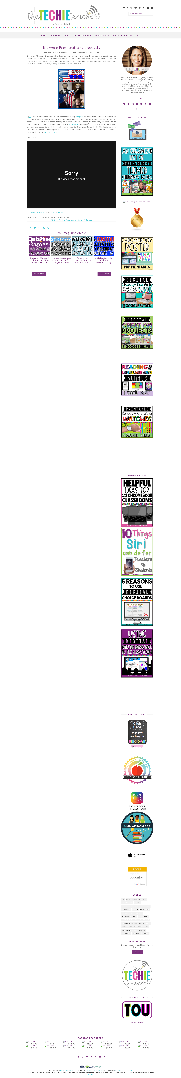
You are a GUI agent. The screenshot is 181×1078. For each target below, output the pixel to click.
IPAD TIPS (138, 913)
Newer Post (39, 273)
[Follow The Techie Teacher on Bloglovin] (137, 747)
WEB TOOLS (137, 934)
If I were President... (36, 212)
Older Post (104, 273)
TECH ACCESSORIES (141, 927)
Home (44, 35)
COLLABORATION (127, 906)
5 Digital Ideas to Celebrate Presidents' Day (103, 260)
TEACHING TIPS (127, 927)
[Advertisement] (137, 457)
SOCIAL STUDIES (92, 53)
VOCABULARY (126, 934)
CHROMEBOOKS (127, 902)
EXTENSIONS (126, 909)
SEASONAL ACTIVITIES (129, 923)
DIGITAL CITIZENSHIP (142, 906)
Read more (90, 1074)
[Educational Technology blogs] (137, 230)
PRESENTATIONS (127, 920)
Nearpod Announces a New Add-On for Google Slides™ (61, 260)
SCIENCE (146, 920)
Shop (67, 35)
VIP (138, 35)
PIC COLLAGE (143, 916)
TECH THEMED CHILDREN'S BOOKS (133, 930)
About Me (56, 35)
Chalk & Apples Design (123, 1070)
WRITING (146, 934)
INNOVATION (144, 909)
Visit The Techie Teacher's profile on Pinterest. (71, 220)
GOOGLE (135, 909)
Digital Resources (123, 35)
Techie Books (102, 35)
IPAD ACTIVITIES (79, 53)
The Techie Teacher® (67, 1070)
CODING (137, 902)
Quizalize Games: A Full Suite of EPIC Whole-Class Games (40, 260)
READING (138, 920)
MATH (135, 916)
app (123, 899)
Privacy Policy (137, 1022)
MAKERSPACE (126, 916)
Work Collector (50, 132)
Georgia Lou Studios (94, 1070)
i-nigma (79, 117)
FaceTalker (74, 124)
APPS (70, 53)
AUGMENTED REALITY (139, 899)
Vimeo (60, 212)
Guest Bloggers (82, 35)
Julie (52, 212)
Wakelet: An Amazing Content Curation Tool (82, 260)
